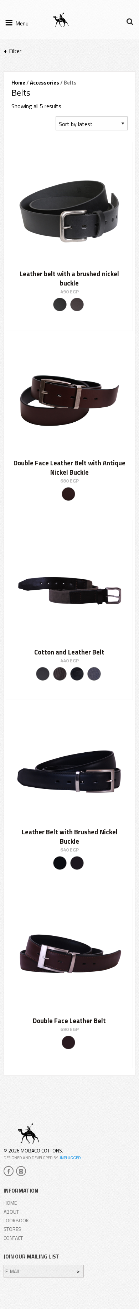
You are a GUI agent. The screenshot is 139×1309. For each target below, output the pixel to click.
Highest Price (36, 137)
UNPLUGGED (69, 1158)
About (11, 1212)
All (31, 83)
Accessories (44, 82)
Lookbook (16, 1220)
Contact (13, 1238)
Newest (30, 119)
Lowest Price (35, 128)
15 (17, 83)
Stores (12, 1229)
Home (10, 1203)
